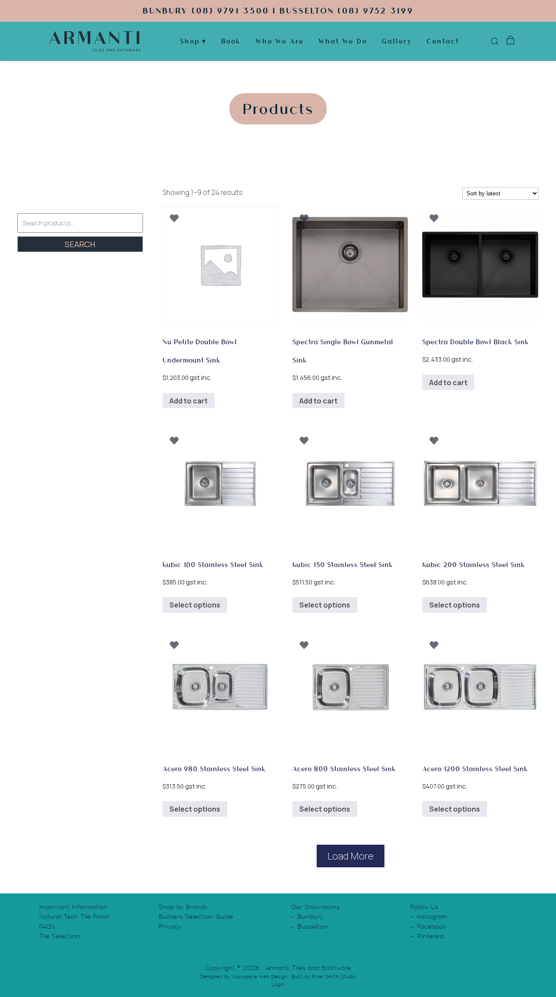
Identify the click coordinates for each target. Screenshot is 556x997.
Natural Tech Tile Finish (74, 916)
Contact (443, 41)
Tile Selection (59, 936)
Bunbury (311, 916)
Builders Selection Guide (196, 916)
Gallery (397, 41)
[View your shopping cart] (510, 41)
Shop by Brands (183, 907)
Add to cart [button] (188, 401)
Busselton (313, 926)
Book (231, 41)
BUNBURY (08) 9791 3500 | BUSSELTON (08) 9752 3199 (278, 11)
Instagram (432, 916)
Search (80, 244)
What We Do (342, 41)
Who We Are (279, 41)
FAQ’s (47, 926)
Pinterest (431, 936)
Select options (194, 605)
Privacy (170, 926)
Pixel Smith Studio (334, 976)
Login (278, 984)
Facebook (432, 926)
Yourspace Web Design (259, 976)
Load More (351, 856)
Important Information (73, 907)
